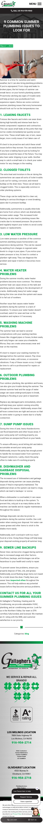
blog (27, 634)
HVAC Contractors (21, 751)
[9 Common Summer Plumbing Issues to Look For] (21, 64)
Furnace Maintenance (21, 752)
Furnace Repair (21, 756)
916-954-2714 (21, 742)
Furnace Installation (21, 754)
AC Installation (21, 758)
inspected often (18, 580)
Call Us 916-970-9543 (22, 11)
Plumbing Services (21, 786)
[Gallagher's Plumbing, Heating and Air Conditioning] (9, 4)
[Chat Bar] (21, 820)
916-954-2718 (21, 778)
